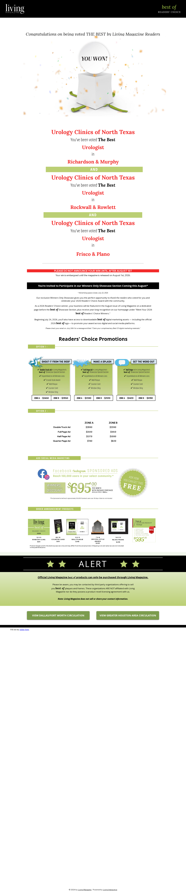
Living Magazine (84, 890)
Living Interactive (110, 890)
